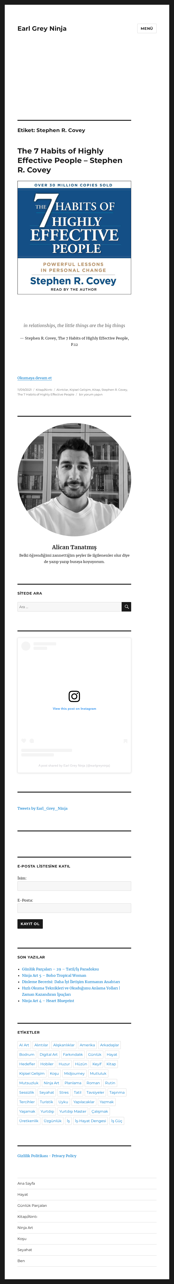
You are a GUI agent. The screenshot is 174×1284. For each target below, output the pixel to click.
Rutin (110, 1083)
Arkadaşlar (109, 1045)
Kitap (96, 389)
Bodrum (26, 1054)
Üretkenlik (29, 1121)
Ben (21, 1261)
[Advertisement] (88, 86)
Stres (64, 1092)
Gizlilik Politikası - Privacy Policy (46, 1156)
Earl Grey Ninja (42, 28)
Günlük (95, 1054)
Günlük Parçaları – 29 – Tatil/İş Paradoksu (60, 969)
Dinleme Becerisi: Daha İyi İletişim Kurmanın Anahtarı (71, 981)
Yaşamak (27, 1111)
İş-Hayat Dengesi (90, 1121)
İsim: (22, 878)
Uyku (63, 1102)
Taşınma (117, 1092)
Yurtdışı (47, 1111)
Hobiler (46, 1064)
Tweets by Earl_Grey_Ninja (42, 808)
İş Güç (116, 1121)
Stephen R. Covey (114, 389)
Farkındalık (73, 1054)
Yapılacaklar (83, 1102)
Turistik (46, 1102)
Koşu (54, 1073)
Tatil (77, 1092)
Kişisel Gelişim (80, 389)
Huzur (64, 1064)
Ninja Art (51, 1083)
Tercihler (27, 1102)
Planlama (73, 1083)
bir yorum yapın (90, 394)
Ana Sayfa (26, 1183)
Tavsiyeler (95, 1092)
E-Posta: (25, 900)
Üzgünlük (53, 1121)
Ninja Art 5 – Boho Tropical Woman (54, 975)
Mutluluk (98, 1073)
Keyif (96, 1064)
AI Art (24, 1045)
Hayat (112, 1054)
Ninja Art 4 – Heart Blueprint (48, 1000)
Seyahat (46, 1092)
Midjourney (74, 1073)
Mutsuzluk (29, 1083)
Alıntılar (62, 389)
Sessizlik (26, 1092)
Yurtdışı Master (72, 1111)
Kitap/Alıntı (44, 389)
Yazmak (107, 1102)
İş (68, 1121)
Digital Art (49, 1054)
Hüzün (81, 1064)
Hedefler (27, 1064)
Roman (93, 1083)
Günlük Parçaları (32, 1205)
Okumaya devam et (34, 378)
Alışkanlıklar (64, 1045)
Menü (147, 28)
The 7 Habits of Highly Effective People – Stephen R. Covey (70, 160)
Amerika (87, 1045)
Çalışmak (100, 1111)
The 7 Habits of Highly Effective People (45, 394)
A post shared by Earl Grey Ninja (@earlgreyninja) (74, 765)
